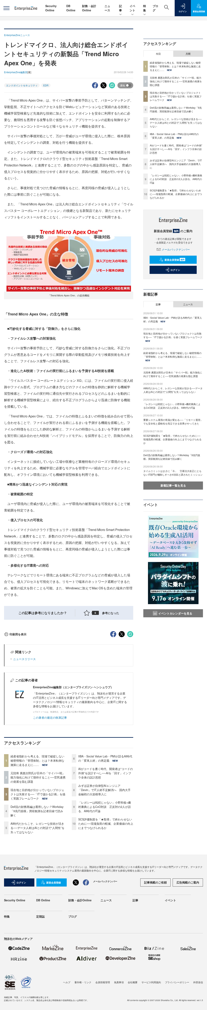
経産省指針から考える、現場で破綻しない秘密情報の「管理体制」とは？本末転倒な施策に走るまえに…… (37, 760)
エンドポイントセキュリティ (22, 85)
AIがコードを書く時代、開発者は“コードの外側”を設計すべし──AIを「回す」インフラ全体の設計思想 (105, 773)
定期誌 (40, 916)
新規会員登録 (175, 260)
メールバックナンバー (176, 249)
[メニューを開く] (6, 8)
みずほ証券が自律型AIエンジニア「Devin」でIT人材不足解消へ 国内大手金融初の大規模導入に (104, 790)
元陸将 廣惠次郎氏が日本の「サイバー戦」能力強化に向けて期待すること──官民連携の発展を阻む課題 (38, 777)
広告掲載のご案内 (187, 882)
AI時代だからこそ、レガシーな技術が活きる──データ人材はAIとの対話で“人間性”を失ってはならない (37, 827)
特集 (144, 8)
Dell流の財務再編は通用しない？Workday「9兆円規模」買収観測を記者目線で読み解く (37, 811)
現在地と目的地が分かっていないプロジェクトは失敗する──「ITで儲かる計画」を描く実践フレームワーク (38, 794)
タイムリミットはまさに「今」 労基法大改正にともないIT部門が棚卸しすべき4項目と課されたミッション (173, 472)
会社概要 (132, 982)
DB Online (70, 8)
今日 (158, 54)
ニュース (107, 8)
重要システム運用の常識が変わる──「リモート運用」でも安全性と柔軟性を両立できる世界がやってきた (173, 421)
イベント (132, 8)
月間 (188, 54)
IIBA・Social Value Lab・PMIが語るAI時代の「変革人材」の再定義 (105, 758)
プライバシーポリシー (177, 982)
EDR (46, 85)
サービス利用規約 (151, 982)
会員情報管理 (102, 982)
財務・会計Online (89, 8)
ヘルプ (66, 982)
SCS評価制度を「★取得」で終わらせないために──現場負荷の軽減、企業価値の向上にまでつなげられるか (105, 823)
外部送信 (198, 982)
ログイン (175, 270)
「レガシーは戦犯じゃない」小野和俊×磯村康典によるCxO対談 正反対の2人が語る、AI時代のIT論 (104, 806)
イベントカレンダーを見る (175, 613)
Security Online (51, 8)
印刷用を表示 (18, 634)
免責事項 (119, 982)
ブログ (72, 916)
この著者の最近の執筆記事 (50, 717)
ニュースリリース (24, 659)
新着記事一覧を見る (173, 485)
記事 (120, 8)
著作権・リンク (82, 982)
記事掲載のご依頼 (155, 882)
